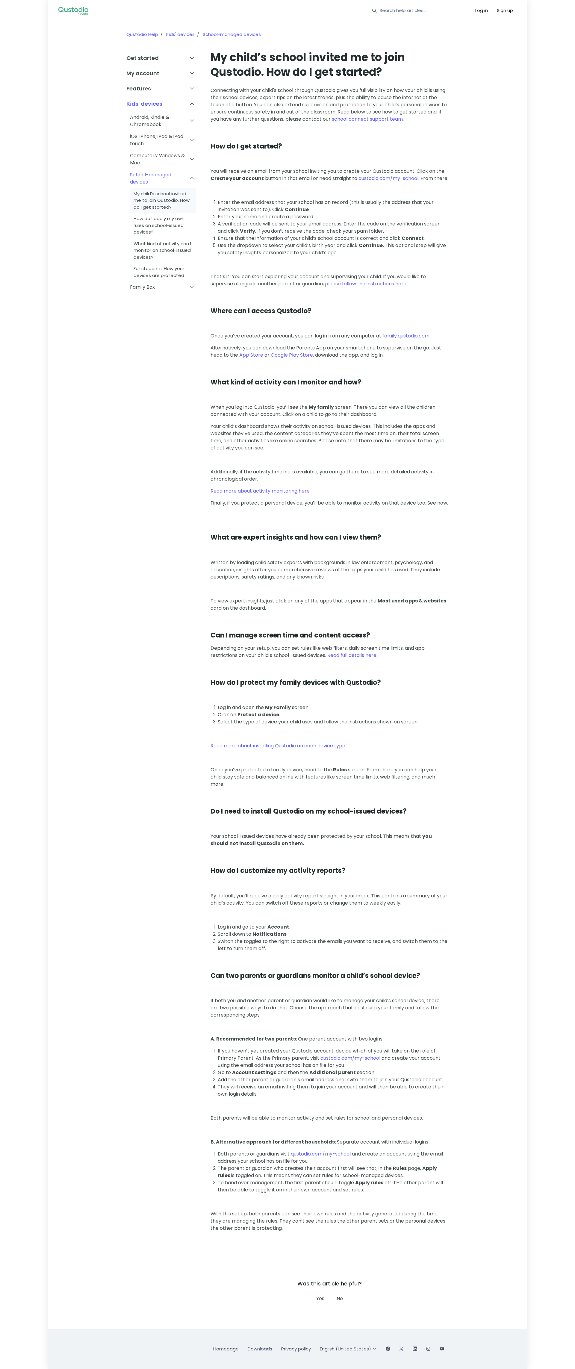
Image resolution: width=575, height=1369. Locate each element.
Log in (481, 10)
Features (138, 88)
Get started (142, 58)
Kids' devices (180, 34)
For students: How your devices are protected (159, 271)
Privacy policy (296, 1349)
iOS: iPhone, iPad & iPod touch (156, 140)
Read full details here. (352, 655)
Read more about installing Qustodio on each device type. (278, 745)
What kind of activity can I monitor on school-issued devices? (162, 250)
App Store (251, 355)
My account (142, 73)
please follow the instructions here (365, 283)
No (340, 1298)
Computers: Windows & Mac (157, 159)
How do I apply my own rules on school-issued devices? (159, 225)
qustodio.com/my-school (388, 178)
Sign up (505, 10)
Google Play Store (292, 355)
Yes (320, 1298)
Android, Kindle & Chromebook (149, 121)
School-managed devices (232, 34)
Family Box (142, 287)
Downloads (260, 1349)
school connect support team (367, 119)
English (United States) (346, 1349)
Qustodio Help (142, 34)
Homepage (226, 1349)
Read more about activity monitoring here (260, 490)
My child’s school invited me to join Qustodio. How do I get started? (162, 200)
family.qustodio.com (405, 335)
